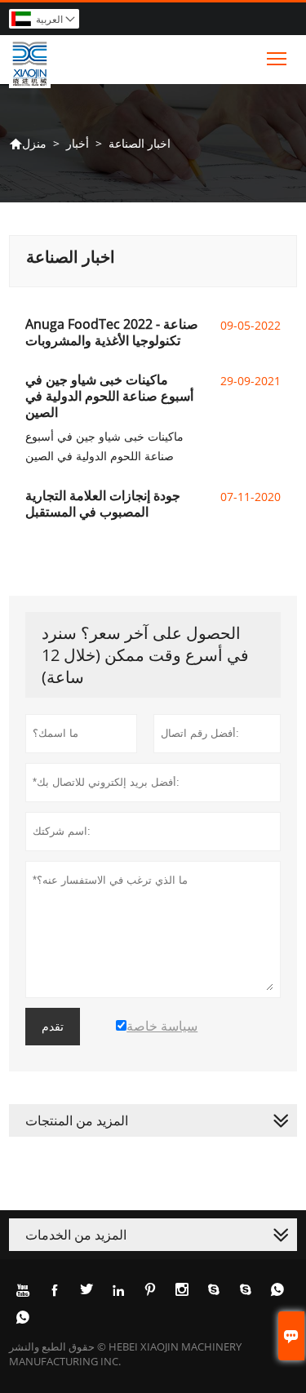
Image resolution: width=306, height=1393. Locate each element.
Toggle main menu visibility (277, 57)
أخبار (77, 143)
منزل (28, 143)
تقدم (53, 1026)
